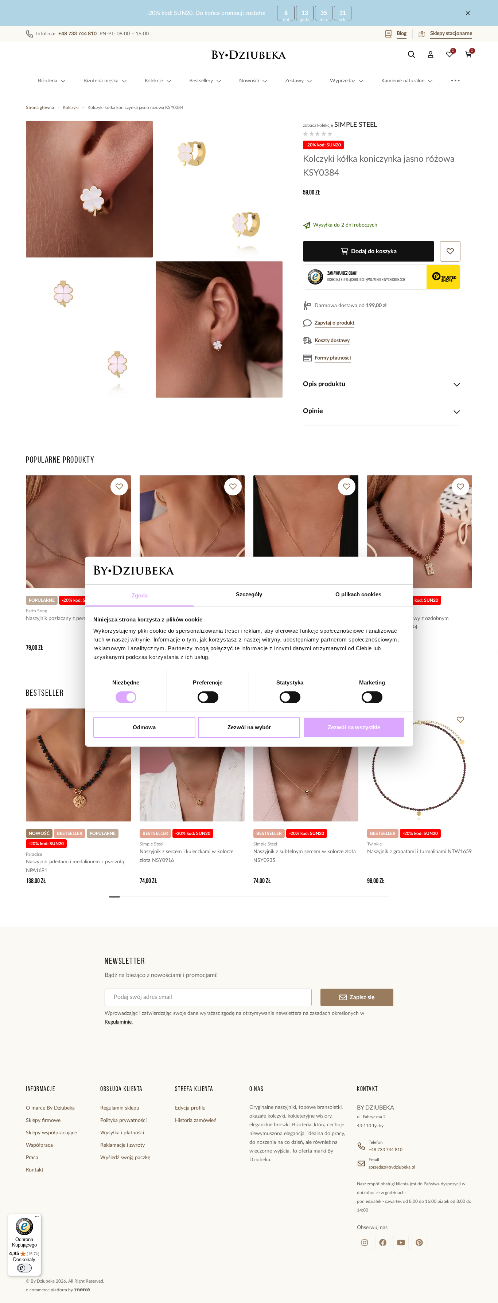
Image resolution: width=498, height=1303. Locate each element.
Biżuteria (47, 80)
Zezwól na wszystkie (354, 727)
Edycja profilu (190, 1108)
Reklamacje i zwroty (122, 1145)
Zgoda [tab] (140, 595)
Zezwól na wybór (249, 727)
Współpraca (39, 1145)
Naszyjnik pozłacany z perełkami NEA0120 (73, 618)
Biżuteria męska (100, 80)
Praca (32, 1157)
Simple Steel (355, 125)
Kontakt (34, 1170)
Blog (401, 33)
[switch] (208, 697)
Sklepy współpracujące (51, 1132)
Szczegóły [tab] (249, 594)
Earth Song (36, 611)
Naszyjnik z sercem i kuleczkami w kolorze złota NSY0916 (186, 856)
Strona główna (40, 107)
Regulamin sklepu (119, 1108)
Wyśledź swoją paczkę (125, 1157)
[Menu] (36, 1218)
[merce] (82, 1290)
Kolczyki (71, 107)
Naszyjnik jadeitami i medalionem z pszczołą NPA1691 (75, 866)
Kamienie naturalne (402, 80)
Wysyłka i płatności (122, 1132)
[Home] (249, 54)
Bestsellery (201, 80)
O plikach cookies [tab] (358, 594)
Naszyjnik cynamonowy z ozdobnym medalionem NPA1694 (408, 623)
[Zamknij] (467, 13)
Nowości (249, 80)
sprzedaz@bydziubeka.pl (392, 1167)
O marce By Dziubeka (50, 1108)
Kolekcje (154, 80)
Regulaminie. (119, 1022)
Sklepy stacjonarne (451, 33)
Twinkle (374, 844)
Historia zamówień (196, 1120)
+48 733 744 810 (385, 1149)
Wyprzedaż (342, 80)
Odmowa (144, 727)
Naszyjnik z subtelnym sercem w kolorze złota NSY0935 (304, 856)
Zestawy (294, 80)
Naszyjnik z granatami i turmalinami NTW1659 (419, 851)
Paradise (34, 854)
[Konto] (430, 54)
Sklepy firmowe (43, 1120)
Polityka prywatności (123, 1120)
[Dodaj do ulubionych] (119, 486)
